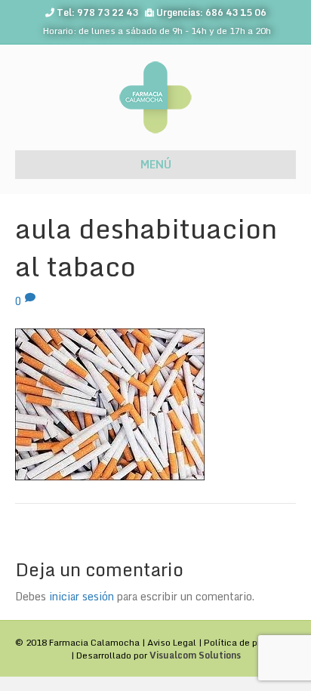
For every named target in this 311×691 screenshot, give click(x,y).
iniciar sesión (81, 596)
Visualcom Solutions (195, 655)
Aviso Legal (171, 642)
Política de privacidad (250, 642)
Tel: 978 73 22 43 (97, 12)
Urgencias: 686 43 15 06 (211, 12)
